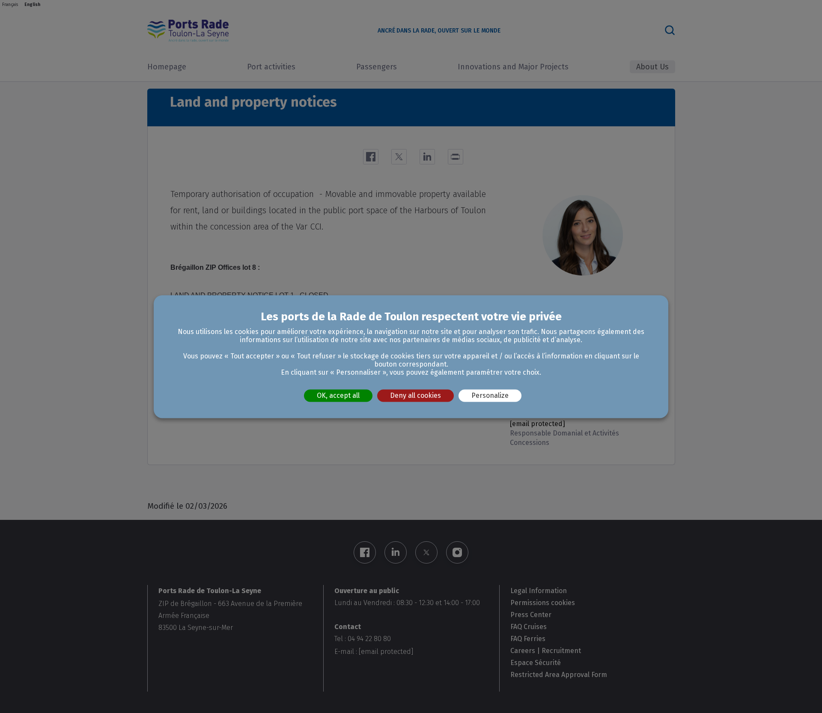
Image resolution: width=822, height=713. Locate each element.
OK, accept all (338, 395)
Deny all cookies (415, 395)
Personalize (490, 395)
